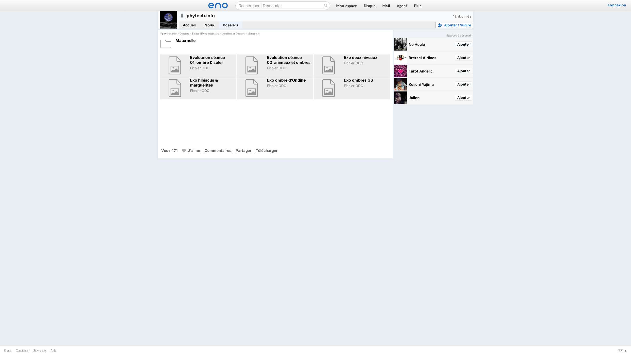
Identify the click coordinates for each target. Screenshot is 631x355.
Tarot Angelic (421, 71)
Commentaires (218, 150)
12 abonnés (462, 16)
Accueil (189, 25)
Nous (209, 25)
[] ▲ (622, 350)
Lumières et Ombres (233, 33)
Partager (243, 150)
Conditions (22, 350)
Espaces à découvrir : (459, 35)
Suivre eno (39, 350)
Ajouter (463, 44)
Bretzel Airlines (422, 57)
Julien (414, 97)
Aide (53, 350)
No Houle (417, 44)
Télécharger (267, 150)
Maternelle (253, 33)
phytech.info (169, 33)
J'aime (194, 150)
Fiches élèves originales (205, 33)
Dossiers (230, 25)
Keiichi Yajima (421, 84)
